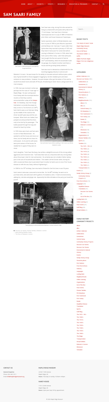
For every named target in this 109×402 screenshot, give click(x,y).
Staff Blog (79, 207)
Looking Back (80, 199)
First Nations (82, 95)
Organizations (83, 135)
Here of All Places (82, 51)
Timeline (81, 143)
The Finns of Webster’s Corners (24, 234)
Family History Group (83, 173)
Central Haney (84, 108)
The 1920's (83, 154)
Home (23, 4)
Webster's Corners (42, 230)
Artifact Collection (82, 76)
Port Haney (83, 116)
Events (50, 4)
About (30, 4)
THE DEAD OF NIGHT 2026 (85, 43)
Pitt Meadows (84, 111)
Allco (81, 106)
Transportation (83, 168)
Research (61, 4)
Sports (81, 140)
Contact (95, 4)
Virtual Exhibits (81, 210)
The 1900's (83, 149)
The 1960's (83, 165)
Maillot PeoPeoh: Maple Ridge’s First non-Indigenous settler (85, 61)
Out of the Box (84, 196)
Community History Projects (85, 242)
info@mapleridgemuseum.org (15, 376)
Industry (81, 97)
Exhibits (40, 4)
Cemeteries (82, 84)
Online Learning (81, 202)
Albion (82, 103)
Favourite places (83, 92)
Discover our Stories (20, 230)
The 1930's (83, 157)
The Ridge (83, 122)
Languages (80, 184)
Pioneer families (31, 230)
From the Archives (82, 181)
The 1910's (83, 151)
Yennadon (83, 132)
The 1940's (83, 159)
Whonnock (83, 130)
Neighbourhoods (83, 100)
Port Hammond (85, 114)
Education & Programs (78, 4)
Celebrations (82, 81)
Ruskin (82, 119)
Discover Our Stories (86, 191)
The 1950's (83, 162)
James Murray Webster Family (23, 232)
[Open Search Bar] (104, 4)
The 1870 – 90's (85, 146)
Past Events (80, 204)
